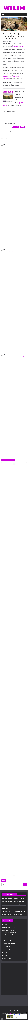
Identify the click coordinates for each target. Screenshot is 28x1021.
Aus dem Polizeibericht (7, 949)
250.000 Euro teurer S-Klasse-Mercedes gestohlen (13, 911)
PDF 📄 (22, 127)
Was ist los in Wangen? (9, 940)
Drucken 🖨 (15, 127)
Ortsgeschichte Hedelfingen (11, 934)
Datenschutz (5, 955)
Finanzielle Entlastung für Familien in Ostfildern (13, 898)
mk (10, 41)
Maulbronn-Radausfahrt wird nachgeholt (11, 131)
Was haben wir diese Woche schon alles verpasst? (13, 901)
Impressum (4, 952)
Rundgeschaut (7, 946)
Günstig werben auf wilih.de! (9, 927)
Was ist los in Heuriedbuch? (10, 938)
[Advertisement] (14, 979)
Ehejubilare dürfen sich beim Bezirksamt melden (15, 135)
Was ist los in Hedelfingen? (10, 932)
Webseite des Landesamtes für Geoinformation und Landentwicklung (13, 77)
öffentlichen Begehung (17, 48)
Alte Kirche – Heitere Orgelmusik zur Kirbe (12, 914)
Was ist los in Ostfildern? (9, 943)
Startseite (4, 924)
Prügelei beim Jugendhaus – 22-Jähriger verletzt (13, 904)
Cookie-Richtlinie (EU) (7, 958)
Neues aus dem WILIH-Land (8, 930)
